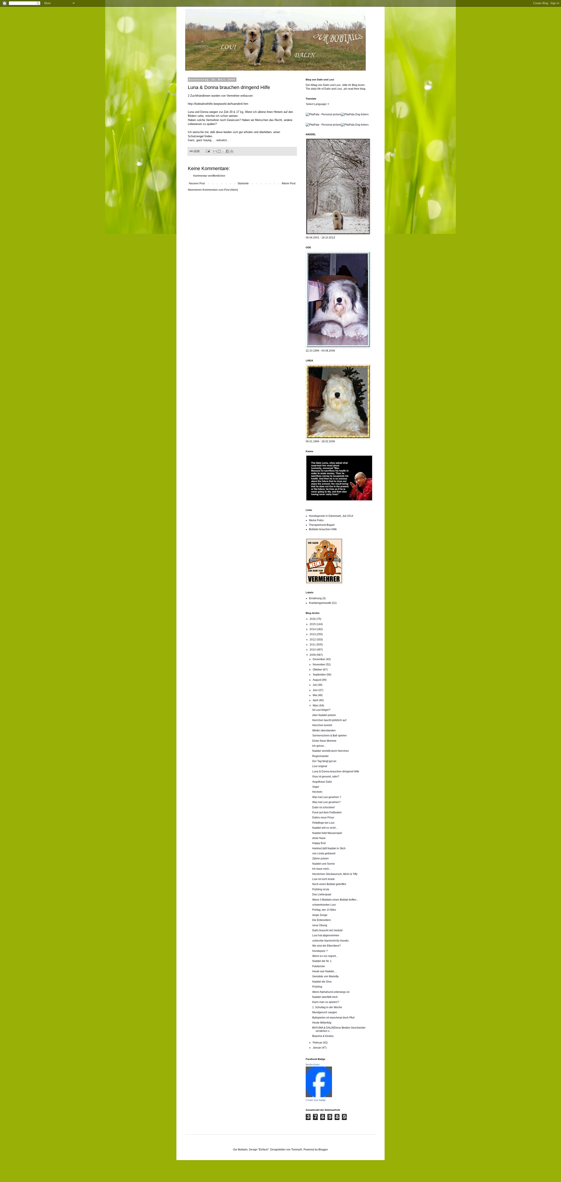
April (316, 700)
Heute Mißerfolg (321, 1022)
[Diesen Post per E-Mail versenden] (215, 151)
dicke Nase (319, 838)
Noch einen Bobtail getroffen (329, 884)
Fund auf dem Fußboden (327, 812)
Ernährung (315, 598)
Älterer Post (288, 183)
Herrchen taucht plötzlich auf (329, 720)
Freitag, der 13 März (324, 909)
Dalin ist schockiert (323, 807)
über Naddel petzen (324, 715)
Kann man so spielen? (325, 1002)
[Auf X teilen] (223, 151)
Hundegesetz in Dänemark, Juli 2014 (331, 515)
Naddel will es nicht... (324, 827)
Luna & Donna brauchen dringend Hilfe (335, 771)
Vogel (315, 786)
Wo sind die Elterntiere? (326, 945)
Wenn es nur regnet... (325, 956)
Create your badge (316, 1100)
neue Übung (319, 925)
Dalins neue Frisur (323, 817)
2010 (313, 649)
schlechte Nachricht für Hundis (330, 940)
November (319, 664)
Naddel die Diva (322, 981)
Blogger (323, 1149)
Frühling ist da (320, 889)
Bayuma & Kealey (323, 1036)
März (316, 705)
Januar (317, 1047)
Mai (315, 695)
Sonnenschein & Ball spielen (329, 735)
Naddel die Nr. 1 (322, 961)
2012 (313, 639)
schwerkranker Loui (324, 904)
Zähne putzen (320, 858)
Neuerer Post (197, 183)
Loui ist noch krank (323, 879)
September (320, 674)
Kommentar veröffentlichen (209, 175)
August (317, 679)
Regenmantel (320, 756)
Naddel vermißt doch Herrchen (330, 750)
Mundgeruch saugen (324, 1012)
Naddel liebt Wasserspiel (327, 833)
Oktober (318, 669)
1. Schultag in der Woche (327, 1007)
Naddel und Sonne (323, 863)
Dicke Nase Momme (324, 740)
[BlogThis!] (219, 151)
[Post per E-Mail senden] (208, 151)
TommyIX (296, 1149)
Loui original (319, 766)
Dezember (319, 659)
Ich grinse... (319, 745)
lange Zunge (319, 915)
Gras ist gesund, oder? (325, 776)
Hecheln (317, 791)
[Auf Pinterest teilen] (231, 151)
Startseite (243, 183)
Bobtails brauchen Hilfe (323, 529)
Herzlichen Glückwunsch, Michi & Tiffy (334, 874)
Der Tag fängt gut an (324, 761)
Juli (315, 684)
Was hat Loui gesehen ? (326, 797)
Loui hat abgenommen (325, 935)
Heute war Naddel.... (324, 971)
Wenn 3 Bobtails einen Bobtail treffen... (335, 899)
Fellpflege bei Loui (323, 822)
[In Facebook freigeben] (227, 151)
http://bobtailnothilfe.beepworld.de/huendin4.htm (218, 103)
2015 (313, 624)
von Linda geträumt (323, 853)
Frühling (317, 986)
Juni (315, 690)
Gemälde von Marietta (325, 976)
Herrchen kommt (322, 725)
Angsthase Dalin (322, 781)
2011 (313, 644)
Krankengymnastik (320, 602)
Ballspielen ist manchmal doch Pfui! (333, 1017)
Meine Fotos (316, 520)
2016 (313, 618)
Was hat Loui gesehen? (326, 802)
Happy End (319, 843)
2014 (313, 629)
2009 (313, 654)
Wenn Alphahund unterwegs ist (330, 992)
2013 (313, 634)
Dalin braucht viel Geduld (327, 930)
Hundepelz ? (320, 951)
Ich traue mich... (321, 868)
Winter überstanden (324, 730)
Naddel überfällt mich (325, 997)
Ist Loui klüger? (321, 709)
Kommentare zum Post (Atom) (220, 189)
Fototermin (318, 966)
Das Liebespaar (321, 894)
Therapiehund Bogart (321, 524)
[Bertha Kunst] (319, 1096)
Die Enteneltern (321, 920)
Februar (318, 1042)
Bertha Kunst (313, 1064)
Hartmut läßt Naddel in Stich (329, 848)
